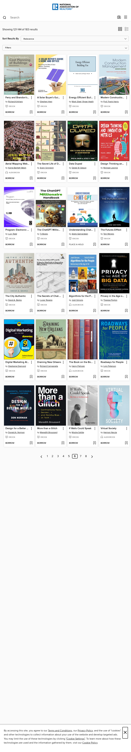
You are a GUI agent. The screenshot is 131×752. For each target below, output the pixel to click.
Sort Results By (10, 38)
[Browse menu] (126, 17)
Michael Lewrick (110, 168)
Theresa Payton (110, 300)
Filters (8, 47)
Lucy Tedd (12, 234)
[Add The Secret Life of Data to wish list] (63, 178)
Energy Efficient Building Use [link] (81, 97)
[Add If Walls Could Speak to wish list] (94, 443)
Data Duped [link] (75, 163)
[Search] (4, 17)
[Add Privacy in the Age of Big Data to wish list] (126, 311)
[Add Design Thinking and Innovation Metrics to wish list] (126, 178)
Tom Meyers (108, 234)
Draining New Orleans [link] (49, 362)
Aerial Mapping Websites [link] (17, 163)
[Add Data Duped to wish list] (94, 178)
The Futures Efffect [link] (111, 230)
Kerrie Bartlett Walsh (17, 168)
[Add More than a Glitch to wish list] (63, 443)
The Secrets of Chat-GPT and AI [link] (49, 296)
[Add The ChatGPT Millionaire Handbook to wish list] (63, 245)
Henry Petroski (78, 366)
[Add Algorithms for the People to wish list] (94, 311)
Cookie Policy (89, 742)
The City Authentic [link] (15, 296)
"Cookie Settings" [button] (75, 738)
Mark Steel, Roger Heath (83, 101)
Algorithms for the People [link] (81, 296)
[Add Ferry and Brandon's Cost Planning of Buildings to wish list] (31, 112)
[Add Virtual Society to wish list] (126, 443)
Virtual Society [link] (108, 428)
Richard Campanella (49, 366)
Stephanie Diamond (17, 366)
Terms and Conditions (60, 730)
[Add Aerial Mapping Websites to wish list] (31, 178)
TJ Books (44, 234)
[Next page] (92, 456)
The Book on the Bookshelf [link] (81, 362)
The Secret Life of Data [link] (49, 163)
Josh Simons (77, 300)
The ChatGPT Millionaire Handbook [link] (49, 230)
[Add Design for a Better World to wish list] (31, 443)
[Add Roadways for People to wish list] (126, 377)
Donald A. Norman (16, 432)
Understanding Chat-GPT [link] (81, 230)
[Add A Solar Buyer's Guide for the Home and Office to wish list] (63, 112)
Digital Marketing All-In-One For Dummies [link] (17, 362)
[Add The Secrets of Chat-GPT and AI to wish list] (63, 311)
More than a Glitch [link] (47, 428)
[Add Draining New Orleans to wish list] (63, 377)
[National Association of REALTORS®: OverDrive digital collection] (65, 7)
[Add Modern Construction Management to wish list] (126, 112)
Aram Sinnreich (47, 168)
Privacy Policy (85, 730)
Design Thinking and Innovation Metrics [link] (113, 163)
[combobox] (58, 17)
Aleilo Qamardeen (80, 234)
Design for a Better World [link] (17, 428)
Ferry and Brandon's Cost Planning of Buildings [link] (17, 97)
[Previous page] (41, 456)
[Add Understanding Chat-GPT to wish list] (94, 245)
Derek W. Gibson (79, 168)
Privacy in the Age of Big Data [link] (113, 296)
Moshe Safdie (78, 432)
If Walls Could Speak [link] (80, 428)
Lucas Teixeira (46, 300)
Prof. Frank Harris (111, 101)
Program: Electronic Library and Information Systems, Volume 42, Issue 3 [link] (17, 230)
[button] (120, 30)
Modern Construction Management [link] (113, 97)
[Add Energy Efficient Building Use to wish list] (94, 112)
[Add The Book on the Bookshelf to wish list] (94, 377)
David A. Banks (15, 300)
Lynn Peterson (109, 366)
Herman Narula (110, 432)
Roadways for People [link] (112, 362)
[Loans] (119, 18)
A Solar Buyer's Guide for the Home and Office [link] (49, 97)
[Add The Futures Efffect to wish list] (126, 245)
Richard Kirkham (15, 101)
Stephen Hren (46, 101)
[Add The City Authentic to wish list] (31, 311)
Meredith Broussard (48, 432)
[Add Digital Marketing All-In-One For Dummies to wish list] (31, 377)
